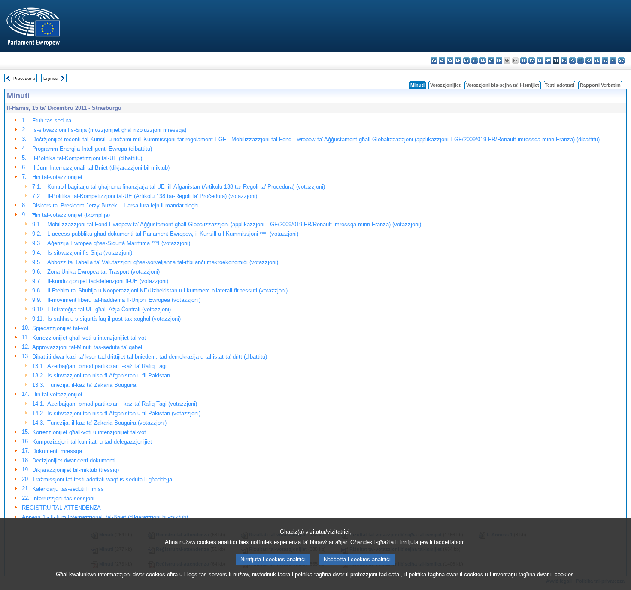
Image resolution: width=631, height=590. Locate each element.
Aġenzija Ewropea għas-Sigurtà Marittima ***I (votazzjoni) (118, 243)
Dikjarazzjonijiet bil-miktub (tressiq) (75, 470)
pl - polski (572, 60)
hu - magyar (548, 60)
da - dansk (458, 60)
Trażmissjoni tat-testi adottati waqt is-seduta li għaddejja (102, 479)
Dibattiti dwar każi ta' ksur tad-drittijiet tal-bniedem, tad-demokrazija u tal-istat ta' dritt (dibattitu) (149, 356)
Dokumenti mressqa (57, 451)
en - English (491, 60)
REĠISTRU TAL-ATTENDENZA (61, 508)
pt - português (580, 60)
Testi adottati (559, 85)
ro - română (588, 60)
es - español (442, 60)
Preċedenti (24, 78)
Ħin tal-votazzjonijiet (57, 177)
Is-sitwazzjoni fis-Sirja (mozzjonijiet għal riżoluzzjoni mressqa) (109, 130)
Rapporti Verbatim (600, 85)
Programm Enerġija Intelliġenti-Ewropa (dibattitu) (92, 149)
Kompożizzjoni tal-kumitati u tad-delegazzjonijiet (92, 441)
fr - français (499, 60)
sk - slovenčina (597, 60)
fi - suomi (613, 60)
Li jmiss (50, 78)
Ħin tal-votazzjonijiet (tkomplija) (71, 215)
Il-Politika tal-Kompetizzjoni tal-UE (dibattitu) (87, 158)
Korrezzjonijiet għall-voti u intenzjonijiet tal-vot (89, 338)
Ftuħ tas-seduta (51, 120)
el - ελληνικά (482, 60)
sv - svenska (621, 60)
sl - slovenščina (605, 60)
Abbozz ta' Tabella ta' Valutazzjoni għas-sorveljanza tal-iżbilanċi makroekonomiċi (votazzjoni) (162, 262)
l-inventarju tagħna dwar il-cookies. (533, 574)
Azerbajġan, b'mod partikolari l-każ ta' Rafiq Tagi (107, 366)
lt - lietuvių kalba (540, 60)
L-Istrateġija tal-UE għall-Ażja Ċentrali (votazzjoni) (109, 309)
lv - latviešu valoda (531, 60)
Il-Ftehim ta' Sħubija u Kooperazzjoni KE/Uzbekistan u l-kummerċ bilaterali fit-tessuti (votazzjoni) (167, 290)
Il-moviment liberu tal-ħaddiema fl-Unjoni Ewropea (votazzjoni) (123, 300)
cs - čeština (450, 60)
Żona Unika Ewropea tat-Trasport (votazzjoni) (103, 271)
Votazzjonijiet (445, 85)
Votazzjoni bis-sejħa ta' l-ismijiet (502, 85)
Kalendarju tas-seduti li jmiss (68, 489)
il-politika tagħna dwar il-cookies (443, 574)
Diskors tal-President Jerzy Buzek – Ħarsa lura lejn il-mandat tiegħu (116, 205)
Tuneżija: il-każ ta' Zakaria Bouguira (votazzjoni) (107, 423)
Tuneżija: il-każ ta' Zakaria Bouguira (91, 385)
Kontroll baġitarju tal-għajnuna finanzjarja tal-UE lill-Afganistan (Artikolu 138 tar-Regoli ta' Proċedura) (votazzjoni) (186, 186)
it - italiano (523, 60)
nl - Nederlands (564, 60)
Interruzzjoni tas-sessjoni (63, 498)
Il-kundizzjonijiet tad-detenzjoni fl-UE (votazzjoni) (107, 281)
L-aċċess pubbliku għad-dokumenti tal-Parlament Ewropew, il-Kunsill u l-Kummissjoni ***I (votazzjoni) (172, 234)
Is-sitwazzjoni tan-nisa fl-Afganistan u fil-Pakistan (108, 375)
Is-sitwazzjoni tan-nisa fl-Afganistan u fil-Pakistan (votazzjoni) (123, 413)
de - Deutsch (466, 60)
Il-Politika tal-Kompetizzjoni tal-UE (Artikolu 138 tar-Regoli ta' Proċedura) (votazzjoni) (152, 196)
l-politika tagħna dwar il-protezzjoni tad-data (345, 574)
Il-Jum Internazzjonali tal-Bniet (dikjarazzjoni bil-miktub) (101, 167)
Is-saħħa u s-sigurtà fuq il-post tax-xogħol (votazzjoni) (114, 319)
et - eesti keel (474, 60)
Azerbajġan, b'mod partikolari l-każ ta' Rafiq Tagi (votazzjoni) (122, 404)
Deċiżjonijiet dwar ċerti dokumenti (73, 460)
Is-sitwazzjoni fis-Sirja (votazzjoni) (89, 252)
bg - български (434, 60)
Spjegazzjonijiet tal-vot (60, 328)
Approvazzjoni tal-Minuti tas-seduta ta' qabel (87, 347)
